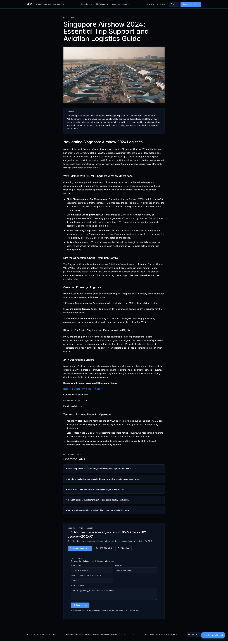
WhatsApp (125, 548)
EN (174, 4)
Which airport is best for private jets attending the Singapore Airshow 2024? (102, 468)
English (194, 634)
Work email (120, 565)
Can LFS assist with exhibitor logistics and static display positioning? (98, 500)
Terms (132, 634)
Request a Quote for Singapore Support (83, 388)
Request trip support (78, 548)
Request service (189, 4)
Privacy (123, 634)
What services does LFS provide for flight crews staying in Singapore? (99, 510)
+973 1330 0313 (105, 548)
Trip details (77, 585)
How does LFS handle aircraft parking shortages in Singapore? (96, 489)
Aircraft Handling (74, 634)
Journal (75, 18)
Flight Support (102, 4)
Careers (114, 634)
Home (65, 18)
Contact (126, 4)
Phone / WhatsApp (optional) (86, 575)
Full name (76, 565)
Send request (81, 605)
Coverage (115, 4)
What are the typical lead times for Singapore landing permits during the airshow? (104, 479)
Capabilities (85, 4)
